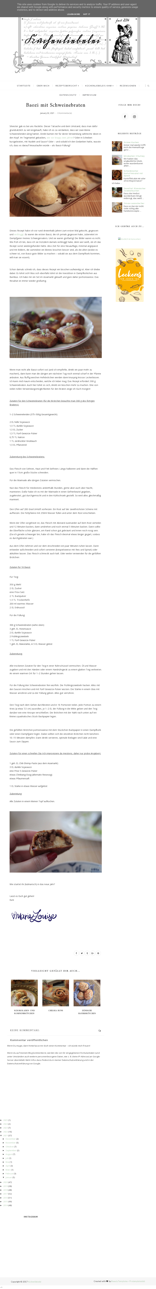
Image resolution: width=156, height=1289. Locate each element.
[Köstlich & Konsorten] (129, 239)
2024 (5, 1124)
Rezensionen (128, 85)
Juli (7, 1158)
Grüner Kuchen (131, 142)
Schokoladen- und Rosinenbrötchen (24, 1012)
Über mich (43, 85)
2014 (5, 1205)
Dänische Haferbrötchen (87, 1012)
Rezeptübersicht (66, 85)
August (9, 1154)
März (8, 1169)
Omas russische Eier (134, 203)
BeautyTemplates (119, 1281)
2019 (5, 1186)
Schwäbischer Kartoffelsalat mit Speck (133, 173)
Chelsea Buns (55, 1010)
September (11, 1150)
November (11, 1142)
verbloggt (19, 234)
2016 (5, 1197)
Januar (9, 1177)
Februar (9, 1173)
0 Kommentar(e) (64, 113)
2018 (5, 1190)
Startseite (24, 85)
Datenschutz (68, 95)
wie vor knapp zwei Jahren (60, 137)
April (8, 1165)
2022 (5, 1131)
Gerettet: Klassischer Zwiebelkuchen (134, 189)
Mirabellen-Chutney (134, 156)
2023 (5, 1127)
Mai (7, 1162)
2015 (5, 1201)
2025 (5, 1120)
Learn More (73, 14)
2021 (5, 1135)
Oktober (10, 1146)
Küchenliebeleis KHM (98, 85)
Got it (86, 14)
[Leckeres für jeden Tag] (130, 275)
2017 (5, 1193)
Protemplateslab (137, 1281)
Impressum (89, 95)
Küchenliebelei (34, 1281)
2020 (5, 1182)
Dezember (11, 1138)
